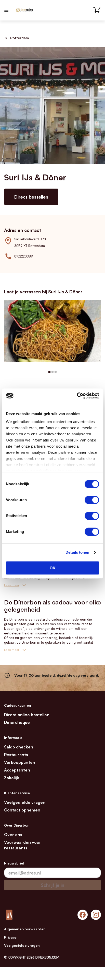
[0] (97, 10)
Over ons (13, 834)
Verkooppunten (19, 762)
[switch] (92, 500)
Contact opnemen (22, 809)
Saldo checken (18, 746)
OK (53, 568)
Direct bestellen (31, 197)
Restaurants (16, 754)
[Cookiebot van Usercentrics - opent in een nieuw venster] (77, 395)
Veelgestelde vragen (24, 802)
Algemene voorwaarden (25, 929)
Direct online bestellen (26, 714)
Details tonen (77, 552)
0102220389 (23, 256)
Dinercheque (17, 722)
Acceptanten (17, 770)
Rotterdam (19, 38)
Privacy (10, 937)
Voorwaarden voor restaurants (22, 845)
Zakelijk (11, 777)
